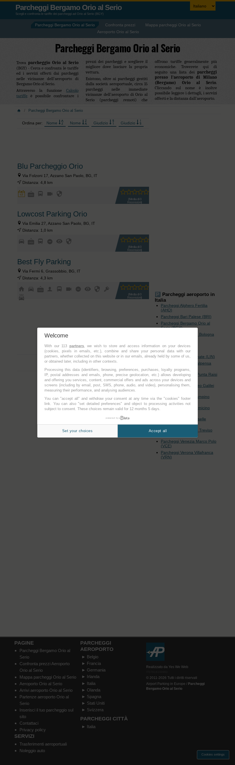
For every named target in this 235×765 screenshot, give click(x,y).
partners (76, 346)
